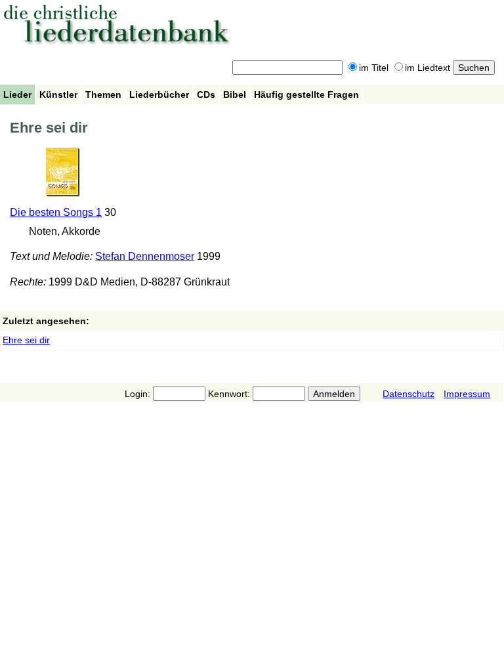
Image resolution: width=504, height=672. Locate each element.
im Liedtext (427, 67)
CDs (206, 94)
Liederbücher (159, 94)
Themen (103, 94)
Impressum (467, 393)
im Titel (373, 67)
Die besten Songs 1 (56, 212)
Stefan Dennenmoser (144, 256)
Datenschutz (408, 393)
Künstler (58, 94)
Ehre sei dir (26, 340)
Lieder (17, 94)
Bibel (234, 94)
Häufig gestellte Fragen (306, 94)
